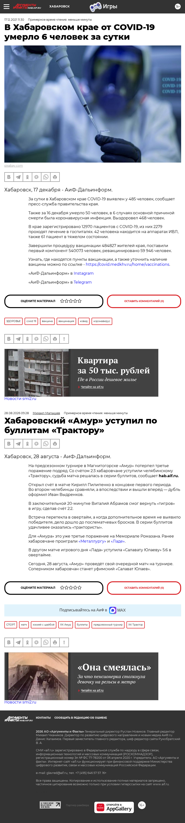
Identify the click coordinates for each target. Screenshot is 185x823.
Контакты (43, 717)
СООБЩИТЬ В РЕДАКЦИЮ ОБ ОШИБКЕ (80, 717)
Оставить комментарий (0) (144, 301)
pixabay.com (13, 165)
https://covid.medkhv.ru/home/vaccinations (127, 264)
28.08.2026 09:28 (16, 413)
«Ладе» (118, 541)
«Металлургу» (92, 541)
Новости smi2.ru (20, 398)
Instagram (84, 273)
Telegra (81, 282)
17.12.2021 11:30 (14, 19)
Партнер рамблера (77, 805)
